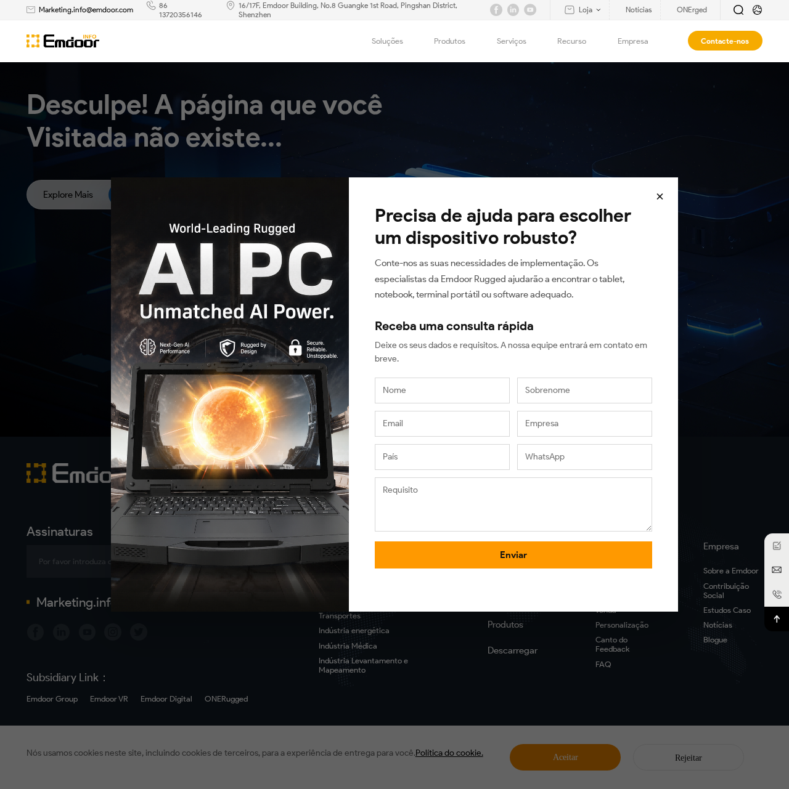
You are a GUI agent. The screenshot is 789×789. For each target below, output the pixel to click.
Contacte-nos (725, 41)
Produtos (449, 41)
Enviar (513, 554)
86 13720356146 (180, 10)
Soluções (387, 41)
